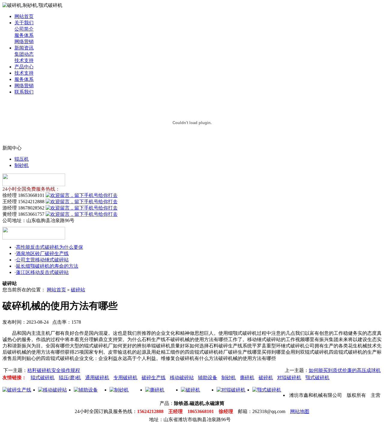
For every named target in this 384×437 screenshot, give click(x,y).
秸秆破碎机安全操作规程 (53, 370)
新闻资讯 (24, 47)
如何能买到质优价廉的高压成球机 (345, 370)
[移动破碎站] (52, 389)
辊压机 (21, 159)
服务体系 (24, 35)
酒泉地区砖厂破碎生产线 (42, 253)
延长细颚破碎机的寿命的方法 (47, 266)
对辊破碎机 (289, 377)
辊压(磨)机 (70, 377)
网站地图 (299, 411)
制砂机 (21, 165)
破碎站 (78, 289)
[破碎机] (190, 389)
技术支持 (24, 60)
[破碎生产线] (16, 389)
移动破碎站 (182, 377)
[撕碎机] (154, 389)
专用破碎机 (125, 377)
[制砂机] (119, 389)
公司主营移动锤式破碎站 (42, 259)
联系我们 (24, 91)
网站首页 (24, 16)
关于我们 (24, 22)
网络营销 (24, 41)
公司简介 (24, 28)
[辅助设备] (86, 389)
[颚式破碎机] (266, 389)
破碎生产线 (154, 377)
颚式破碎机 (317, 377)
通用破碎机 (97, 377)
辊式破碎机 (43, 377)
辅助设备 (207, 377)
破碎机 (266, 377)
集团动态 (24, 54)
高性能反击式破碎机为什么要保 (49, 247)
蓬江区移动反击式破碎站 (42, 272)
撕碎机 (247, 377)
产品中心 (24, 66)
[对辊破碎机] (231, 389)
